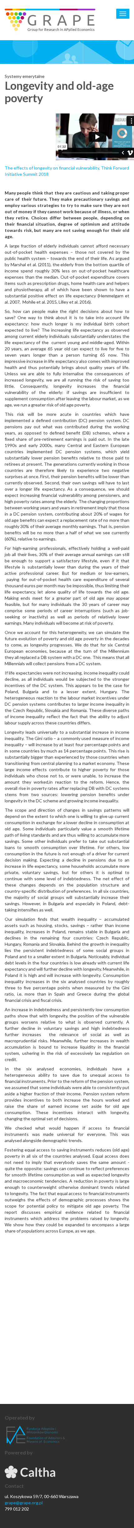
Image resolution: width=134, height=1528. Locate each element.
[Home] (50, 20)
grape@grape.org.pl (24, 1502)
